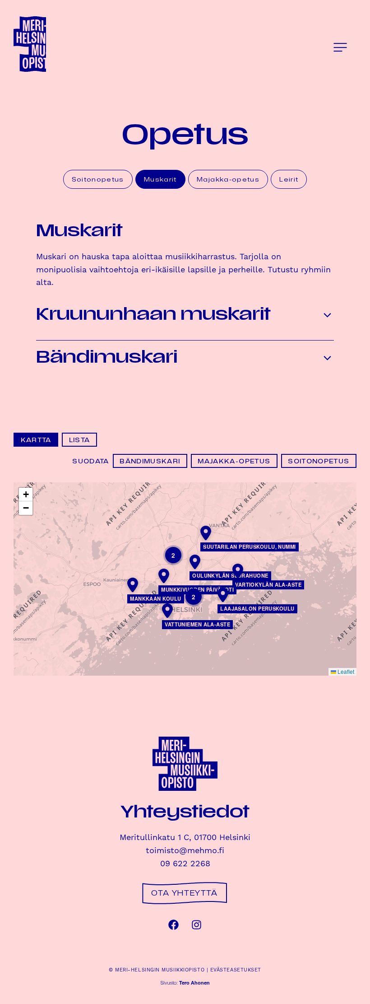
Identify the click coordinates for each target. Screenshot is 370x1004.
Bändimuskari (150, 461)
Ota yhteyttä (184, 893)
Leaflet (345, 671)
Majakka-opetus (228, 179)
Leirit (288, 179)
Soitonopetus (98, 179)
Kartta (36, 439)
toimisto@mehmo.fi (185, 850)
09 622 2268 (185, 864)
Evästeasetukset (235, 970)
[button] (340, 47)
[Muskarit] (46, 44)
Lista (79, 439)
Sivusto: (185, 983)
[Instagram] (196, 925)
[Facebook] (173, 925)
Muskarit (160, 179)
